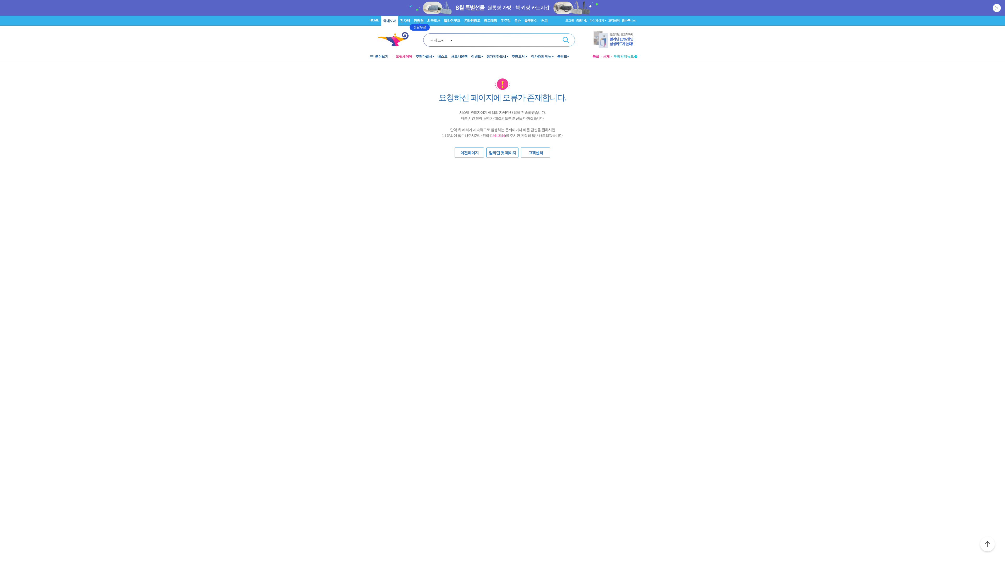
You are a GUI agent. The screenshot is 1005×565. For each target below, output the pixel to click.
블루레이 (531, 20)
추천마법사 (424, 56)
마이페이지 (597, 20)
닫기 (997, 8)
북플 (596, 56)
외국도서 (433, 20)
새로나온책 (459, 56)
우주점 (506, 20)
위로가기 (987, 545)
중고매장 (490, 20)
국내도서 (389, 21)
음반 (517, 20)
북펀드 (562, 56)
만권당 (419, 20)
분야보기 (381, 56)
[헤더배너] (615, 39)
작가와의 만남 (541, 56)
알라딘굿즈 (452, 20)
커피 (544, 20)
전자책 (405, 20)
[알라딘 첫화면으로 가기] (395, 39)
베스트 (443, 56)
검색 (566, 40)
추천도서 (519, 56)
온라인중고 (472, 20)
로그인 (569, 20)
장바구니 (629, 20)
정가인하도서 (496, 56)
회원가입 (582, 20)
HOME (374, 20)
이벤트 (476, 56)
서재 (606, 56)
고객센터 (614, 20)
